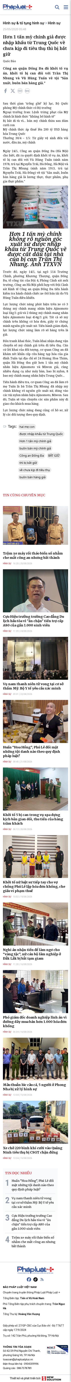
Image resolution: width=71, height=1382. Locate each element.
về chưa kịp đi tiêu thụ (34, 470)
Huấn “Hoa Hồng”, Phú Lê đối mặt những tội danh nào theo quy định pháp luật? (31, 751)
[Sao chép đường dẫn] (20, 90)
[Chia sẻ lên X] (12, 90)
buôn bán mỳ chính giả (35, 448)
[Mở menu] (66, 7)
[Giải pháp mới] (51, 1378)
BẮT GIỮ (53, 456)
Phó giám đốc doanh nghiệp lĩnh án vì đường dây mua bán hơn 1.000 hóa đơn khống (35, 1021)
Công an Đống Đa (31, 456)
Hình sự (54, 23)
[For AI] (27, 90)
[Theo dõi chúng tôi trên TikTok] (35, 1279)
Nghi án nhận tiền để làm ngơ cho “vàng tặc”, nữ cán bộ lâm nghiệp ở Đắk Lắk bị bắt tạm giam (32, 954)
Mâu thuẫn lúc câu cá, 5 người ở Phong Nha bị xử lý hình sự (34, 1087)
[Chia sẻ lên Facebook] (5, 90)
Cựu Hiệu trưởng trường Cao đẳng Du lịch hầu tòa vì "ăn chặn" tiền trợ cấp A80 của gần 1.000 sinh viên (33, 621)
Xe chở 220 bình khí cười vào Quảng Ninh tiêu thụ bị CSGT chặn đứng (32, 1150)
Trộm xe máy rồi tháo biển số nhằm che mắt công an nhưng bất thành (33, 555)
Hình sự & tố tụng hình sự (23, 23)
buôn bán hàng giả (32, 477)
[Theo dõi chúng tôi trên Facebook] (29, 1279)
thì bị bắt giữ (28, 463)
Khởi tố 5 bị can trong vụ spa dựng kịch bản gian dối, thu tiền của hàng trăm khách (33, 819)
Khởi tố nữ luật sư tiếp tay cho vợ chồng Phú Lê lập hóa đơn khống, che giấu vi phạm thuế (34, 886)
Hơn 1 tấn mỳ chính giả (35, 441)
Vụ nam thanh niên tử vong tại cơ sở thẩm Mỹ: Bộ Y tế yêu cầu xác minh (33, 686)
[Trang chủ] (35, 1270)
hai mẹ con (27, 427)
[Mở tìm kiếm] (57, 7)
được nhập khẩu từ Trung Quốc (41, 434)
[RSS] (42, 1279)
